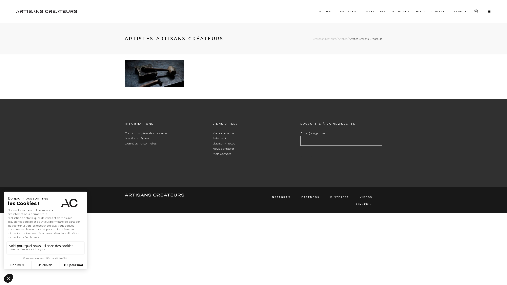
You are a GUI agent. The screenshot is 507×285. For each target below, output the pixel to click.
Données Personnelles (140, 143)
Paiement (219, 138)
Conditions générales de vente (146, 133)
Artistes (342, 39)
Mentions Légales (137, 138)
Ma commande (223, 133)
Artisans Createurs (324, 39)
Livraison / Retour (224, 143)
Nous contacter (223, 148)
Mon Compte (222, 154)
